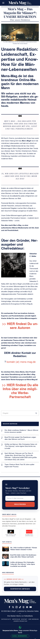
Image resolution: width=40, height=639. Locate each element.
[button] (36, 413)
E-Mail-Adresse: (20, 498)
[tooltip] (9, 607)
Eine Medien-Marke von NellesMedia (20, 616)
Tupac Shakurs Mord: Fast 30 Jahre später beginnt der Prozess (19, 465)
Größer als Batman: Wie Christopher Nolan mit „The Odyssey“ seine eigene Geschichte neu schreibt (21, 446)
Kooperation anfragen (20, 589)
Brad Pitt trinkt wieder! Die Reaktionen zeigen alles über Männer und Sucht (20, 438)
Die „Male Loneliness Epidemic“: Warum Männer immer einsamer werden (21, 431)
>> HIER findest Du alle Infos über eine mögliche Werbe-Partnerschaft (20, 390)
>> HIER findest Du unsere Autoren (20, 325)
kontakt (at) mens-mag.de (21, 362)
